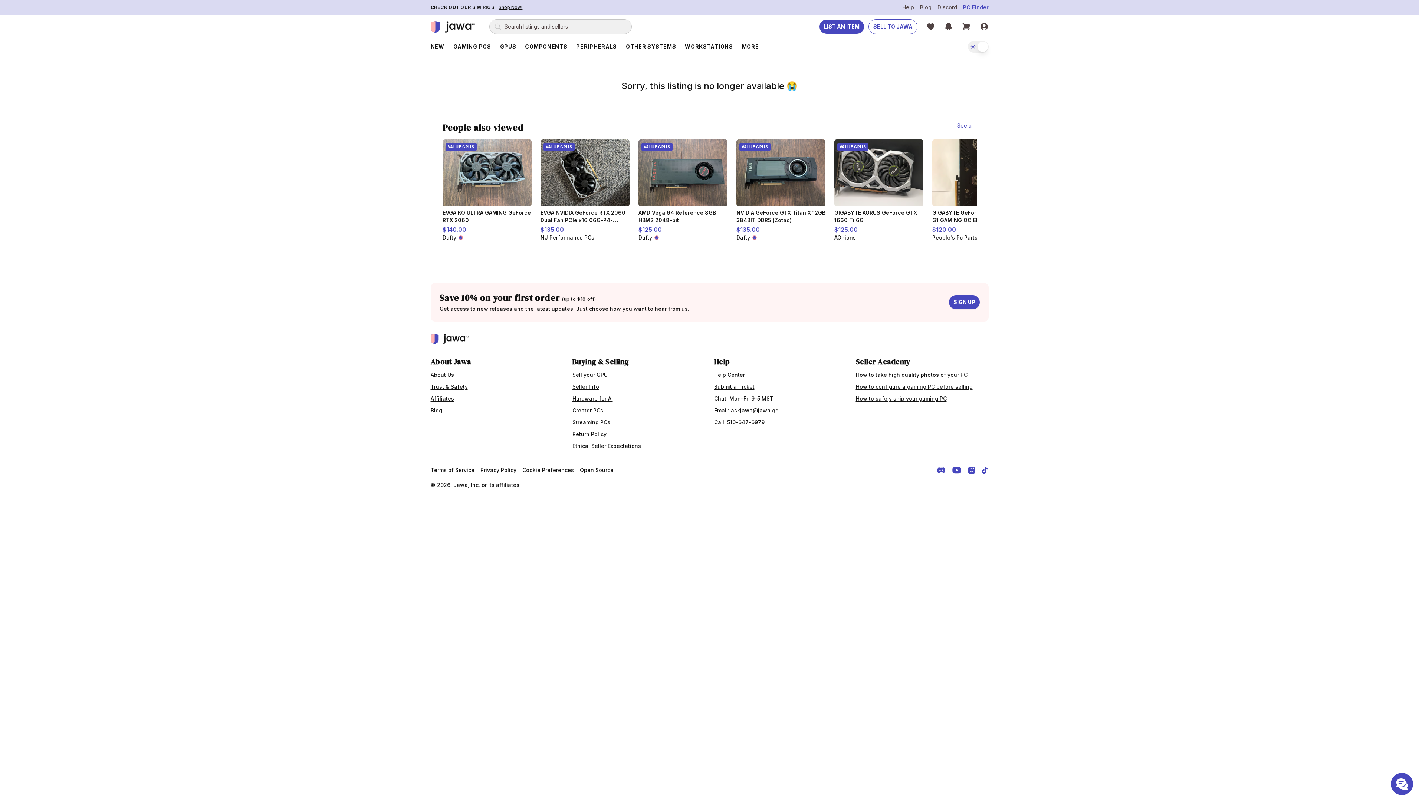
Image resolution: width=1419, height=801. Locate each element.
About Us (442, 375)
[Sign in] (984, 26)
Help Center (729, 375)
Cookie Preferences (548, 470)
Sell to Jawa (893, 26)
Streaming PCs (591, 422)
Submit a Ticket (734, 386)
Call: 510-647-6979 (739, 422)
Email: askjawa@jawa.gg (746, 410)
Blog (926, 7)
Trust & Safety (449, 386)
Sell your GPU (590, 375)
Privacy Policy (498, 470)
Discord (947, 7)
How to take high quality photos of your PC (912, 375)
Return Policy (589, 434)
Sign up (964, 302)
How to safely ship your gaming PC (901, 398)
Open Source (597, 470)
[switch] (978, 47)
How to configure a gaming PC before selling (914, 386)
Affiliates (442, 398)
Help (908, 7)
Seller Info (585, 386)
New (437, 46)
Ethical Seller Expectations (606, 446)
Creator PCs (587, 410)
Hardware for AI (592, 398)
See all (965, 125)
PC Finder (976, 7)
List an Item (842, 26)
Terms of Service (452, 470)
